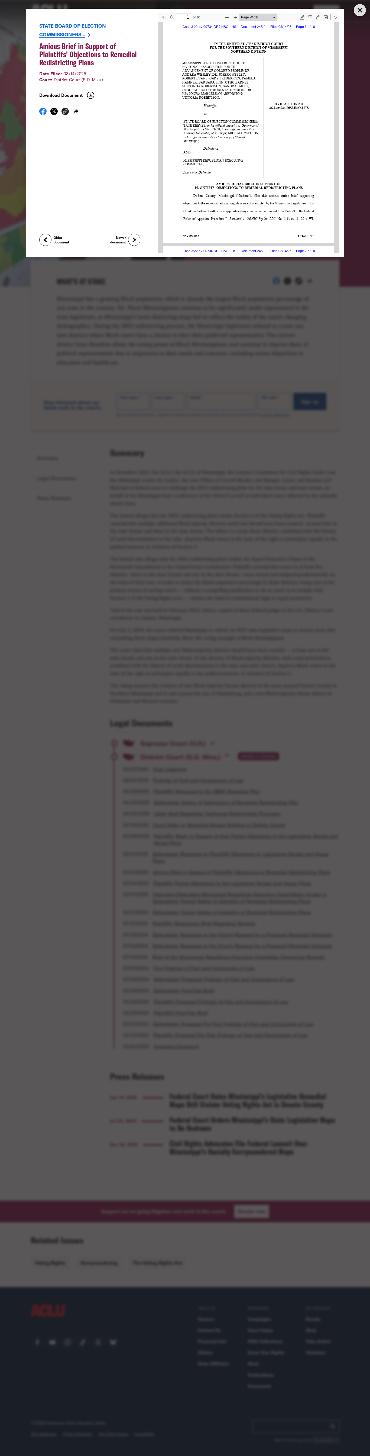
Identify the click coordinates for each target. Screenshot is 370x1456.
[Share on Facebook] (43, 113)
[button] (65, 112)
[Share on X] (54, 113)
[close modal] (359, 10)
